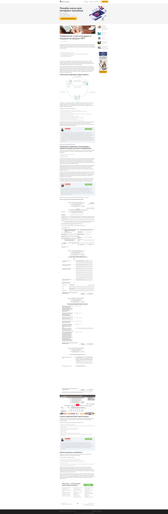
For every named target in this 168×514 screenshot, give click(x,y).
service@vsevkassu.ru (99, 511)
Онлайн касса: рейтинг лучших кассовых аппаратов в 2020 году (105, 47)
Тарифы (91, 1)
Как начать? (86, 1)
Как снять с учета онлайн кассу (104, 33)
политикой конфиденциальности (85, 513)
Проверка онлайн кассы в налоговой (104, 42)
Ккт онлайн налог (103, 38)
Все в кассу (66, 41)
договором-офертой (92, 513)
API (100, 1)
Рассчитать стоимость (88, 485)
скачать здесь (82, 150)
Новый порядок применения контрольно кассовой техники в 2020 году (105, 28)
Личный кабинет (105, 1)
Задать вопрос (88, 184)
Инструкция (96, 1)
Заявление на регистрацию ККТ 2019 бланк (67, 144)
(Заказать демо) (87, 488)
